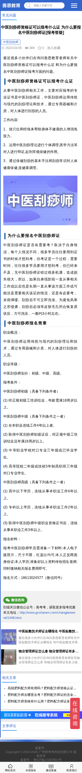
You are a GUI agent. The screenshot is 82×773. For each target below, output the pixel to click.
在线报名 (31, 770)
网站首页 (10, 770)
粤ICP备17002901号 (47, 760)
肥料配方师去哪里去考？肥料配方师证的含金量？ (43, 695)
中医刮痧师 (10, 42)
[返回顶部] (73, 691)
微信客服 (51, 770)
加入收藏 (53, 48)
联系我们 (71, 770)
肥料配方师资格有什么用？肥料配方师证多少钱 (42, 701)
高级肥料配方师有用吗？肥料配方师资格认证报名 (43, 688)
